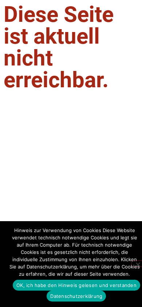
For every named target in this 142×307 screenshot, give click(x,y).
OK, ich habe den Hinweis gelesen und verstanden (76, 285)
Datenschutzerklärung (76, 296)
